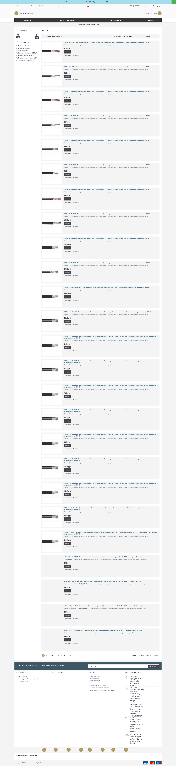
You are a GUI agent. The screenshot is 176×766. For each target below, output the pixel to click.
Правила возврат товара (98, 685)
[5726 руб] (36, 35)
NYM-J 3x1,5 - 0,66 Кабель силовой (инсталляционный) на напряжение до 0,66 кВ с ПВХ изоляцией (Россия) (103, 606)
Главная (79, 24)
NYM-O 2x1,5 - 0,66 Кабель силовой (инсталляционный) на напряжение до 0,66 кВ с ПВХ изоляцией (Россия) (103, 557)
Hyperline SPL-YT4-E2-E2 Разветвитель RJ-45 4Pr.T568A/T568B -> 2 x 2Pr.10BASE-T (137, 708)
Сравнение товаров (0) (54, 36)
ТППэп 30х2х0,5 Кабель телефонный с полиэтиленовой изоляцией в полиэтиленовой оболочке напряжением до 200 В (107, 214)
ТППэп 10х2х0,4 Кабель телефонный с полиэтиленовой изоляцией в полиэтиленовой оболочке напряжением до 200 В (107, 91)
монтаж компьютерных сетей (100, 688)
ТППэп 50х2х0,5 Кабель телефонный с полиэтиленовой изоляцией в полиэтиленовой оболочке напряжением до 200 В (107, 263)
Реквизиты (94, 683)
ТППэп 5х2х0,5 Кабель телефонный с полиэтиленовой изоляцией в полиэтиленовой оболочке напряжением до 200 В (106, 67)
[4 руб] (18, 35)
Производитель (88, 24)
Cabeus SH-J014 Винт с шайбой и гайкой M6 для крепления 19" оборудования (135, 680)
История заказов (95, 680)
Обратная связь (95, 676)
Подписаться (153, 666)
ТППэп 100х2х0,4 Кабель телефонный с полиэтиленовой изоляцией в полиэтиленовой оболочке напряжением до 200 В (107, 287)
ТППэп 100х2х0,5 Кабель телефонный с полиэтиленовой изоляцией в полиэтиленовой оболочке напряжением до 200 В (107, 312)
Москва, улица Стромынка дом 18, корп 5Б (31, 679)
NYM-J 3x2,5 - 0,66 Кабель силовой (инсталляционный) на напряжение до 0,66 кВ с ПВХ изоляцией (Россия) (103, 630)
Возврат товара (94, 678)
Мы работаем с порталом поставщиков (102, 690)
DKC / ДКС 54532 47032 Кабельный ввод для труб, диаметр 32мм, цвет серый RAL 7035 (136, 738)
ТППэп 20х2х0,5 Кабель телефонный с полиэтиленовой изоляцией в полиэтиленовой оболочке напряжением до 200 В (107, 165)
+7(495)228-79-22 (23, 676)
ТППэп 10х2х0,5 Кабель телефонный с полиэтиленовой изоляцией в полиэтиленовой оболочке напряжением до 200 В (107, 116)
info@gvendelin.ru (23, 681)
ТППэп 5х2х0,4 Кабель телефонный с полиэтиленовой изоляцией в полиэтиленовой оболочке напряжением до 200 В (106, 42)
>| (70, 655)
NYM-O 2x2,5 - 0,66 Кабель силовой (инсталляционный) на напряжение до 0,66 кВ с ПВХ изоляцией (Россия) (103, 581)
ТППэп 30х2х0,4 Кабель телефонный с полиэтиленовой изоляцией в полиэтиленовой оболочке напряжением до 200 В (107, 189)
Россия (96, 24)
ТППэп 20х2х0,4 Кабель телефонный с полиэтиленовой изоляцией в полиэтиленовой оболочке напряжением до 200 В (107, 140)
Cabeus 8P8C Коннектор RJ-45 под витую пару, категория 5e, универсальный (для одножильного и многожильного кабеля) (137, 694)
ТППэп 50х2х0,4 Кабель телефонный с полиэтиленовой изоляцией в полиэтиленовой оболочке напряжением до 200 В (107, 238)
